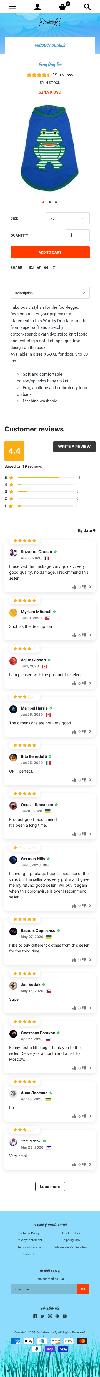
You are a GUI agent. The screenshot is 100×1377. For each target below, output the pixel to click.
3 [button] (56, 202)
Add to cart (50, 252)
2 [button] (50, 202)
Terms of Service (29, 1247)
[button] (50, 75)
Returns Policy (29, 1233)
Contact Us (29, 1254)
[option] (50, 148)
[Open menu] (12, 6)
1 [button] (43, 202)
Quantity (19, 235)
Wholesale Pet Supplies (70, 1247)
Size (14, 218)
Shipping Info (71, 1240)
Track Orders (71, 1233)
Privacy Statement (29, 1240)
